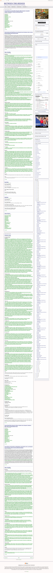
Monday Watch (38, 228)
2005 (36, 375)
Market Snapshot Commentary (8, 215)
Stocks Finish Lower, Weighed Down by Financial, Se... (41, 247)
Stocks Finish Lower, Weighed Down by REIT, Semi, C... (41, 275)
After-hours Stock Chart (7, 27)
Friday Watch (38, 238)
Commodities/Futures (37, 164)
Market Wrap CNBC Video (7, 435)
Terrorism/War (37, 148)
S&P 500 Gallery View (7, 436)
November (38, 361)
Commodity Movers (7, 20)
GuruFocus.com (6, 437)
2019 (36, 188)
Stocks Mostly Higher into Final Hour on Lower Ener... (41, 268)
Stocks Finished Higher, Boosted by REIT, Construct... (41, 328)
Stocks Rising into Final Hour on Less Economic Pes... (41, 233)
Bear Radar (7, 182)
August (38, 364)
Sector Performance (7, 18)
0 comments (6, 29)
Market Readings (37, 159)
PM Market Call (6, 438)
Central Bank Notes (37, 158)
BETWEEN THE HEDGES (14, 3)
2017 (36, 190)
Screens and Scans (37, 169)
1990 (36, 377)
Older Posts (31, 557)
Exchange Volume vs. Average (8, 222)
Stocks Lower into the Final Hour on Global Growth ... (41, 277)
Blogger (27, 571)
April (37, 368)
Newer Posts (6, 557)
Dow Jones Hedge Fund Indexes (8, 228)
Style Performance (6, 19)
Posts (37, 27)
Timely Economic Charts (7, 22)
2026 (36, 181)
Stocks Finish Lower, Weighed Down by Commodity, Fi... (41, 255)
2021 (36, 186)
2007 (36, 373)
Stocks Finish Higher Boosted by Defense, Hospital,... (41, 211)
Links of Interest (7, 213)
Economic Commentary (38, 157)
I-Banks (36, 154)
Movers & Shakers (6, 220)
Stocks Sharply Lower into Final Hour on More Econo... (41, 321)
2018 (36, 189)
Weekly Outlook (38, 229)
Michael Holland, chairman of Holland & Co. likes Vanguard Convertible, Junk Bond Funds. (17, 482)
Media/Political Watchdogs (38, 149)
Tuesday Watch (38, 218)
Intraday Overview (19, 6)
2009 (36, 199)
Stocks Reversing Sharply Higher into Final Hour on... (41, 359)
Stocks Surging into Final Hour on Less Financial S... (41, 204)
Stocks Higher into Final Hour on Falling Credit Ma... (41, 242)
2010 (36, 198)
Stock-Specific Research (38, 172)
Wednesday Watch (8, 235)
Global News (36, 144)
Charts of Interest (37, 173)
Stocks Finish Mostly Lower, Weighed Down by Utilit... (42, 284)
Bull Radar (6, 197)
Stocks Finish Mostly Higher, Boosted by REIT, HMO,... (41, 266)
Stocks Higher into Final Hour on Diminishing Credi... (40, 213)
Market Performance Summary (8, 431)
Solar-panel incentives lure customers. (10, 145)
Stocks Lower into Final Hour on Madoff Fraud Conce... (41, 302)
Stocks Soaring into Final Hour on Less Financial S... (41, 294)
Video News (36, 147)
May (37, 367)
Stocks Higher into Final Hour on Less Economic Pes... (41, 330)
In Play (5, 221)
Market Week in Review (39, 230)
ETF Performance (6, 433)
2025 (36, 182)
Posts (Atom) (20, 559)
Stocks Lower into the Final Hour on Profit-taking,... (41, 338)
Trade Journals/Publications (38, 168)
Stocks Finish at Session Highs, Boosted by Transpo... (41, 293)
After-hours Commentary (7, 24)
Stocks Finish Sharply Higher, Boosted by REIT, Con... (41, 346)
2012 (36, 196)
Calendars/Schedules (37, 162)
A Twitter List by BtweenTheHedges (42, 111)
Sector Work (36, 167)
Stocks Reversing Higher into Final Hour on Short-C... (41, 312)
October (38, 362)
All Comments (38, 28)
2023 (36, 184)
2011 (36, 197)
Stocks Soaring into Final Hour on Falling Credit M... (41, 347)
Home (5, 6)
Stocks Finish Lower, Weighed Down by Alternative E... (41, 300)
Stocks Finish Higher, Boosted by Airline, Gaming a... (41, 240)
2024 (36, 183)
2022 (36, 185)
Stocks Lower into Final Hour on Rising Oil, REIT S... (42, 222)
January (38, 371)
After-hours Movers (7, 25)
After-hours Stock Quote (7, 26)
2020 (36, 187)
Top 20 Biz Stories (6, 15)
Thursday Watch (38, 282)
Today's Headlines (8, 52)
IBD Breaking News (7, 219)
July (37, 365)
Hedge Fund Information (38, 174)
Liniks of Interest (38, 334)
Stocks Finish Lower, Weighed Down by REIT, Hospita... (41, 220)
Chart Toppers (6, 227)
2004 (36, 376)
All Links (9, 6)
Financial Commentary (37, 153)
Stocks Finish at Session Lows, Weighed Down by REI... (41, 319)
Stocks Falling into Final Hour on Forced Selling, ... (41, 257)
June (37, 366)
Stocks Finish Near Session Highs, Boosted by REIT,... (41, 202)
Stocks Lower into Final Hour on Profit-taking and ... (41, 285)
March (37, 369)
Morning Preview (13, 6)
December (38, 201)
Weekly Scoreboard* (39, 231)
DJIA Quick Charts (7, 226)
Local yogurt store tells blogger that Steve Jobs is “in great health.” (14, 142)
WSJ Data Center (6, 17)
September (38, 363)
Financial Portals (37, 152)
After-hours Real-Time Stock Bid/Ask (8, 440)
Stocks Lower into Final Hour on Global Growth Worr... (41, 248)
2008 (36, 200)
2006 (36, 374)
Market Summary (6, 429)
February (38, 370)
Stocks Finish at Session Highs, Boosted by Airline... (41, 358)
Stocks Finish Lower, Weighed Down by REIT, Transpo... (41, 337)
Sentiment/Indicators (37, 163)
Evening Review (25, 6)
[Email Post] (10, 34)
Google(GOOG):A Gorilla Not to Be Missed (10, 123)
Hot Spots (6, 224)
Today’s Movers (6, 430)
